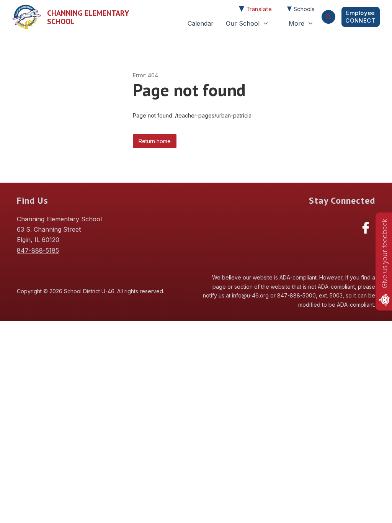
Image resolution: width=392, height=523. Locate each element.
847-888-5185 (38, 250)
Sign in (360, 17)
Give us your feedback (384, 253)
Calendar (201, 23)
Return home (155, 141)
